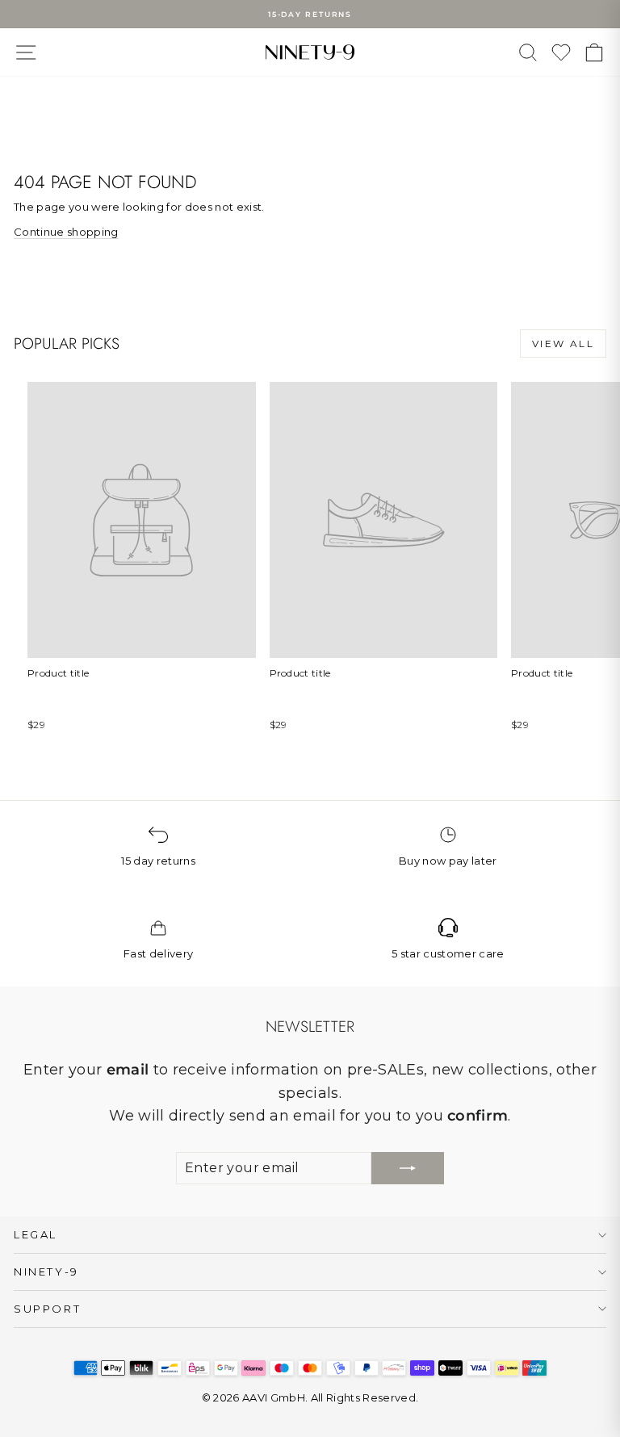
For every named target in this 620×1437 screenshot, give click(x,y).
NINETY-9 (46, 1271)
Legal (35, 1234)
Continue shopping (66, 231)
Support (47, 1308)
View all (563, 343)
